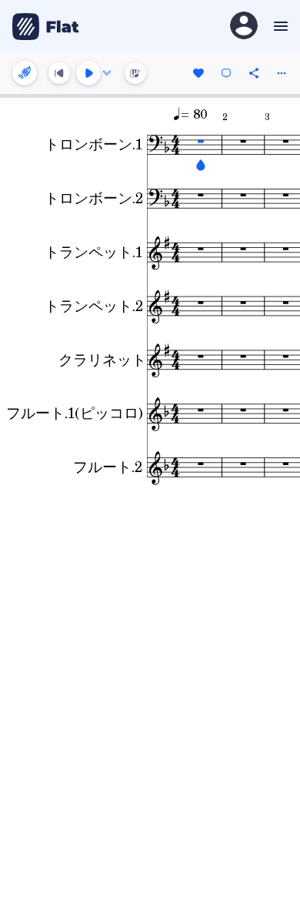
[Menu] (279, 26)
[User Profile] (244, 27)
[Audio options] (107, 73)
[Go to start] (59, 73)
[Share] (254, 73)
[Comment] (226, 73)
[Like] (198, 73)
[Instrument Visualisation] (135, 73)
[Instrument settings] (24, 73)
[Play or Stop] (88, 73)
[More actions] (281, 73)
